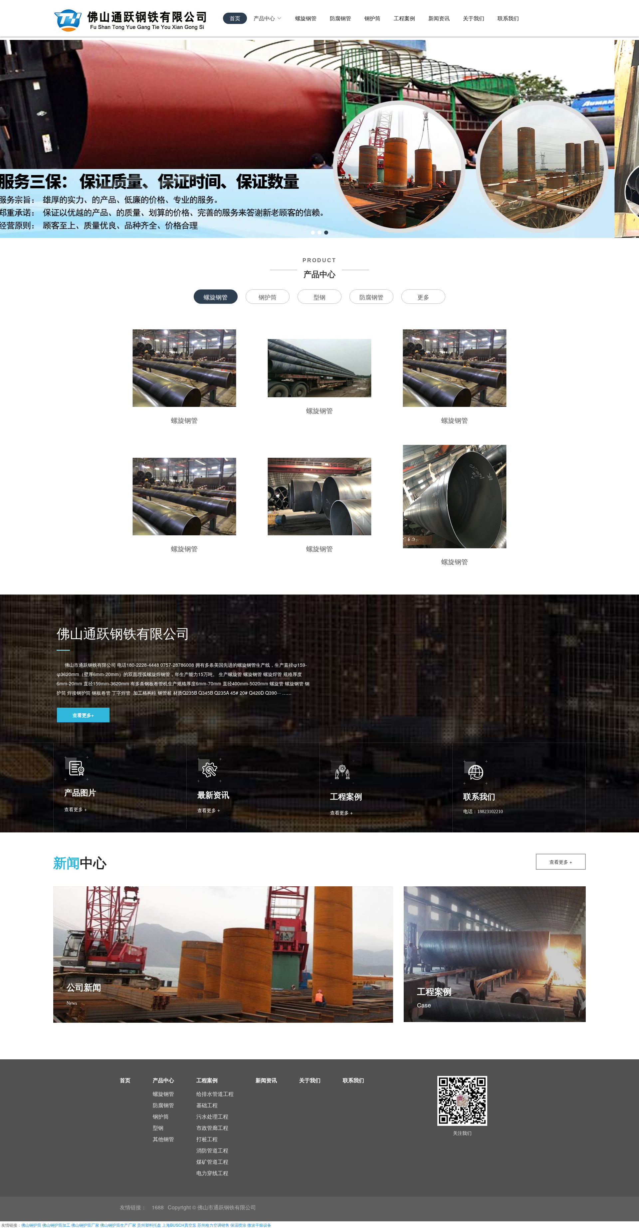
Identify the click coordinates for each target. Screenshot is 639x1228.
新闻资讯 (439, 18)
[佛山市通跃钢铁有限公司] (138, 18)
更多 (423, 296)
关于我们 (473, 18)
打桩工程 (207, 1139)
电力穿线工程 (212, 1173)
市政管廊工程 (212, 1128)
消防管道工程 (212, 1150)
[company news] (366, 994)
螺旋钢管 (306, 18)
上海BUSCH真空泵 (179, 1225)
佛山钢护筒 (31, 1225)
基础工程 (207, 1105)
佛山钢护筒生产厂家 (118, 1225)
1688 (158, 1207)
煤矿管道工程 (212, 1161)
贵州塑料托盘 (149, 1225)
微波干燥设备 (259, 1225)
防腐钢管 (340, 18)
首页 (235, 18)
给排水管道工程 (215, 1094)
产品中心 (264, 18)
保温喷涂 (238, 1225)
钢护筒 (372, 18)
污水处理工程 (212, 1116)
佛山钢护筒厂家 (85, 1225)
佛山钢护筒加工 (56, 1225)
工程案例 (404, 18)
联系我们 (508, 18)
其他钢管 (163, 1139)
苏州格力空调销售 (213, 1225)
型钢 (319, 296)
